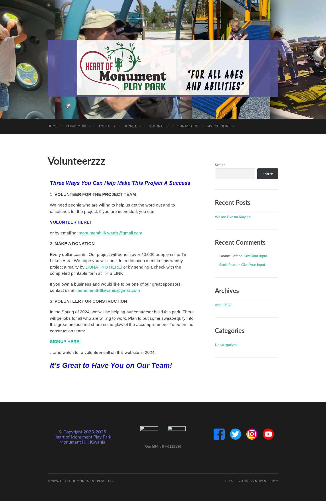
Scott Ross (227, 265)
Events (105, 126)
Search (220, 165)
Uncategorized (226, 345)
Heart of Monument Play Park (87, 481)
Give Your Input (221, 126)
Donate (130, 126)
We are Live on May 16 (233, 217)
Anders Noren (253, 481)
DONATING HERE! (104, 267)
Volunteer (159, 126)
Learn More (76, 126)
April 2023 (223, 305)
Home (52, 126)
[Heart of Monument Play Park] (163, 67)
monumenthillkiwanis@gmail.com (110, 233)
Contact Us (187, 126)
